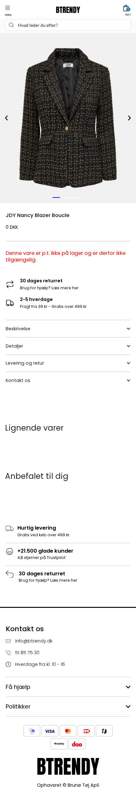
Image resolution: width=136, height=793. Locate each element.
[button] (7, 8)
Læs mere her (65, 288)
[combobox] (68, 25)
